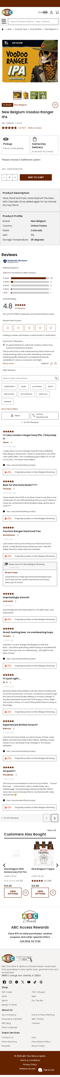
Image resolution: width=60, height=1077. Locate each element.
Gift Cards (7, 992)
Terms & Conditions (30, 1060)
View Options (13, 892)
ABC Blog (6, 1023)
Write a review (35, 128)
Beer (34, 996)
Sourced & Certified (12, 1019)
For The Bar (37, 1000)
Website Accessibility (30, 1068)
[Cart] (57, 12)
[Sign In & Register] (51, 12)
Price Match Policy (41, 1041)
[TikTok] (35, 981)
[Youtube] (28, 981)
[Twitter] (22, 981)
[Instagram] (10, 981)
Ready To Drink (9, 1004)
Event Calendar (9, 1027)
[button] (4, 865)
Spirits (5, 1000)
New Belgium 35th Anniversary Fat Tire (15, 870)
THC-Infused (38, 992)
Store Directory (9, 1041)
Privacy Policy (30, 1064)
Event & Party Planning (43, 1014)
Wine (4, 996)
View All (51, 830)
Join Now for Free (30, 941)
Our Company (9, 1014)
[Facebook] (4, 981)
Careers (36, 1023)
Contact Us (7, 1037)
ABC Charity (38, 1019)
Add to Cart (36, 177)
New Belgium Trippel (42, 868)
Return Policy (38, 1045)
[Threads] (41, 981)
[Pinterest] (16, 981)
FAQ (34, 1037)
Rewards (6, 1045)
